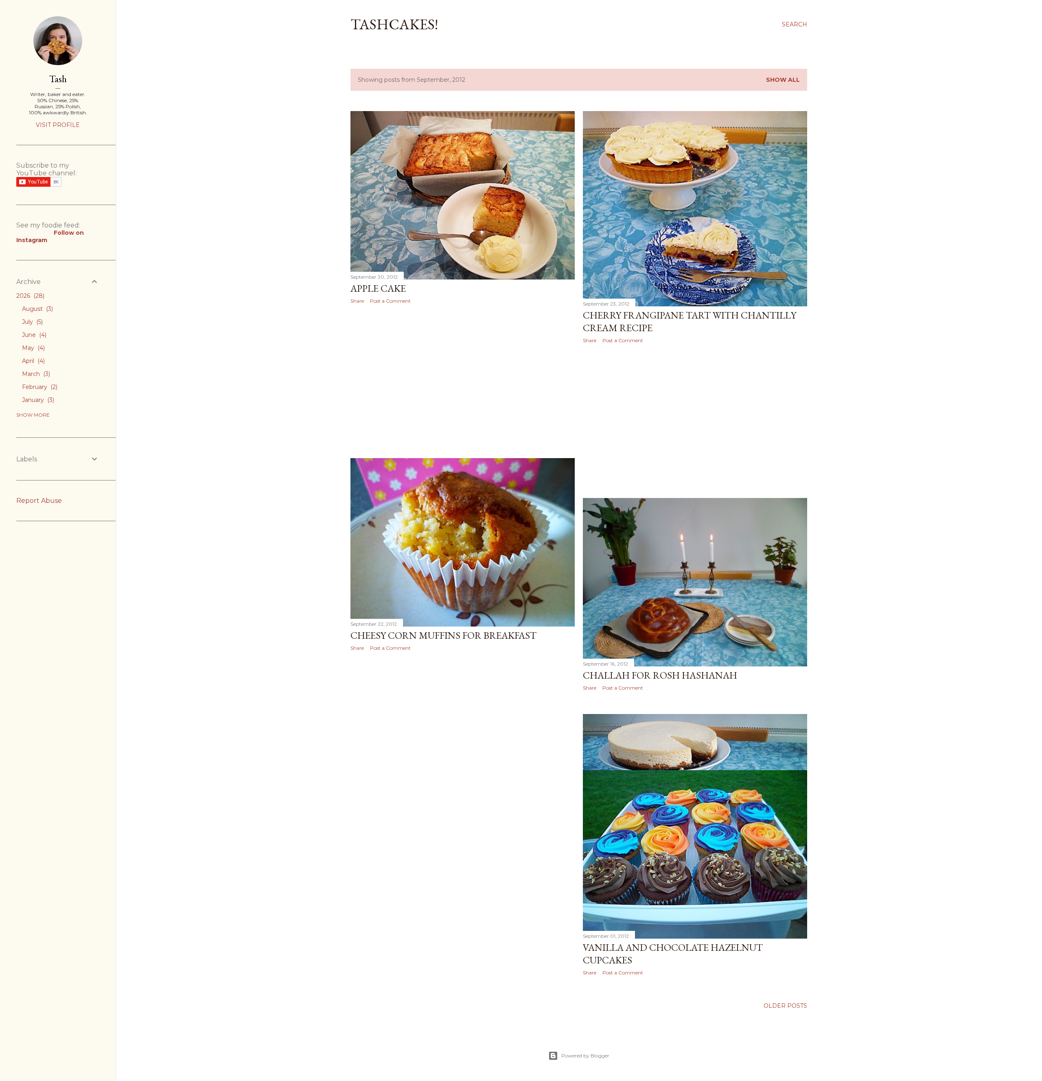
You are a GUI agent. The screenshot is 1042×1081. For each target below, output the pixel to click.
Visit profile (58, 125)
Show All (783, 79)
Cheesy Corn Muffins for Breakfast (443, 635)
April (32, 361)
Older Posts (785, 1005)
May (32, 348)
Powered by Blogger (585, 1056)
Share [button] (357, 301)
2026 (29, 295)
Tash (58, 78)
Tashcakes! (394, 24)
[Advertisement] (462, 381)
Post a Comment (390, 301)
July (31, 321)
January (37, 400)
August (36, 308)
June (33, 334)
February (39, 387)
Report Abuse (39, 500)
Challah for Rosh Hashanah (660, 675)
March (35, 374)
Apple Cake (378, 288)
